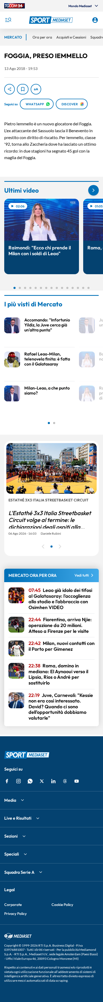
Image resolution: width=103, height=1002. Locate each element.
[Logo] (51, 20)
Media (10, 800)
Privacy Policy (15, 913)
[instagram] (18, 781)
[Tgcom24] (14, 5)
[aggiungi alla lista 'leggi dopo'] (23, 89)
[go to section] (93, 190)
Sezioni (11, 836)
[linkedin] (53, 781)
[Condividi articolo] (9, 89)
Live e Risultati (17, 818)
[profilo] (95, 20)
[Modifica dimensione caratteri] (36, 89)
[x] (41, 781)
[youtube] (76, 781)
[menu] (8, 20)
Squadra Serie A (19, 872)
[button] (51, 20)
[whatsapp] (30, 781)
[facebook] (7, 781)
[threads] (65, 781)
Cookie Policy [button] (62, 904)
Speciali (11, 854)
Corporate (13, 904)
